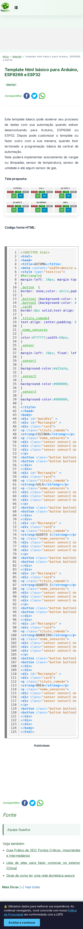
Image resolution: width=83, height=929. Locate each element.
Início (6, 56)
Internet (17, 56)
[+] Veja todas (30, 887)
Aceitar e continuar (21, 922)
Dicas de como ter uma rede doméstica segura (40, 875)
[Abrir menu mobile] (16, 7)
